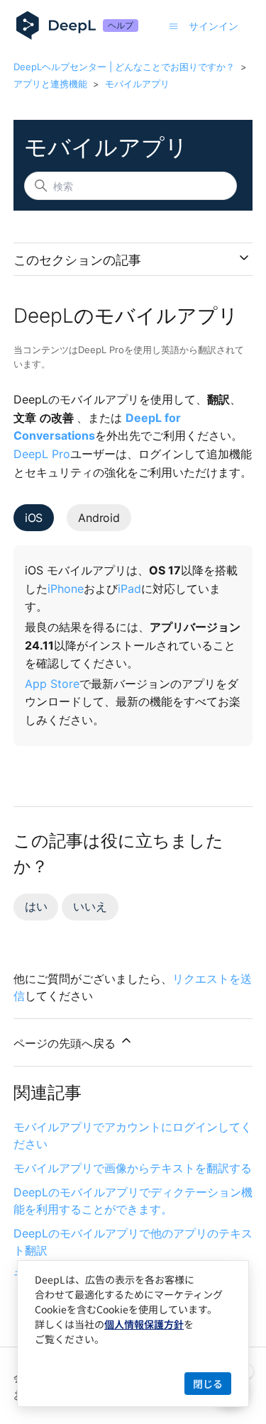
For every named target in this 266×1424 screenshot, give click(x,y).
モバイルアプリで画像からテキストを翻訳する (132, 1168)
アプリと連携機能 (50, 83)
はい (36, 906)
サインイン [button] (213, 26)
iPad (129, 589)
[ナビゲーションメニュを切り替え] (173, 25)
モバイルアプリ (137, 83)
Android (99, 518)
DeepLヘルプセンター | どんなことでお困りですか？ (124, 66)
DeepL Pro (41, 454)
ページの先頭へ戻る (66, 1043)
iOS (34, 518)
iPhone (66, 589)
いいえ (89, 906)
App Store (52, 684)
